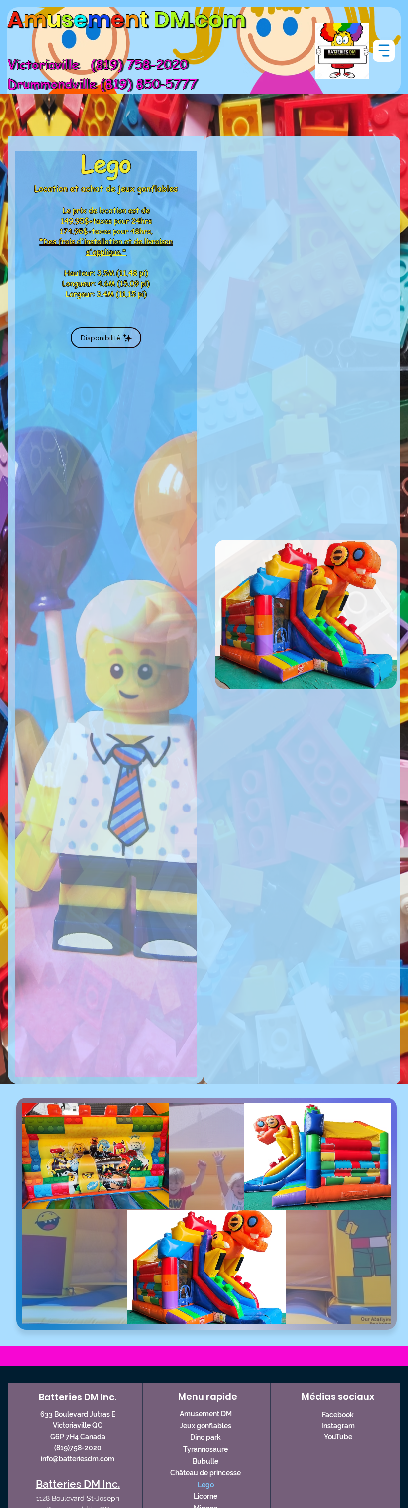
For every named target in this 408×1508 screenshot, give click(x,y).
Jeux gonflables (205, 1426)
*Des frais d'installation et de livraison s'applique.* (106, 246)
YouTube (338, 1437)
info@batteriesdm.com (77, 1459)
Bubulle (205, 1461)
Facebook (338, 1415)
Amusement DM (206, 1414)
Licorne (205, 1496)
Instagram (338, 1426)
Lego (206, 1485)
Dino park (205, 1437)
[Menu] (384, 51)
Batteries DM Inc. (77, 1397)
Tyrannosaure (205, 1449)
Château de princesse (205, 1473)
